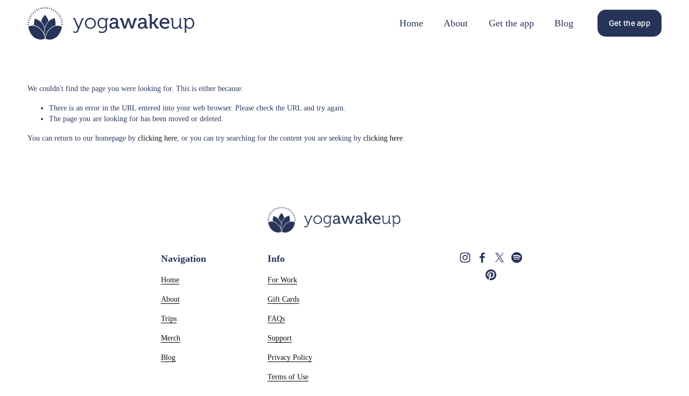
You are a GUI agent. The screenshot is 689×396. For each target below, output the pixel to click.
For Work (282, 279)
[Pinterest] (491, 274)
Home (411, 23)
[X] (499, 257)
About (456, 23)
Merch (170, 338)
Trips (169, 318)
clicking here (157, 138)
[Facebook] (482, 257)
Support (280, 338)
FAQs (276, 318)
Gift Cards (283, 299)
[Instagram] (465, 257)
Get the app (511, 23)
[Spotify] (516, 257)
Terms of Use (288, 376)
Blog (563, 23)
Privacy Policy (290, 357)
